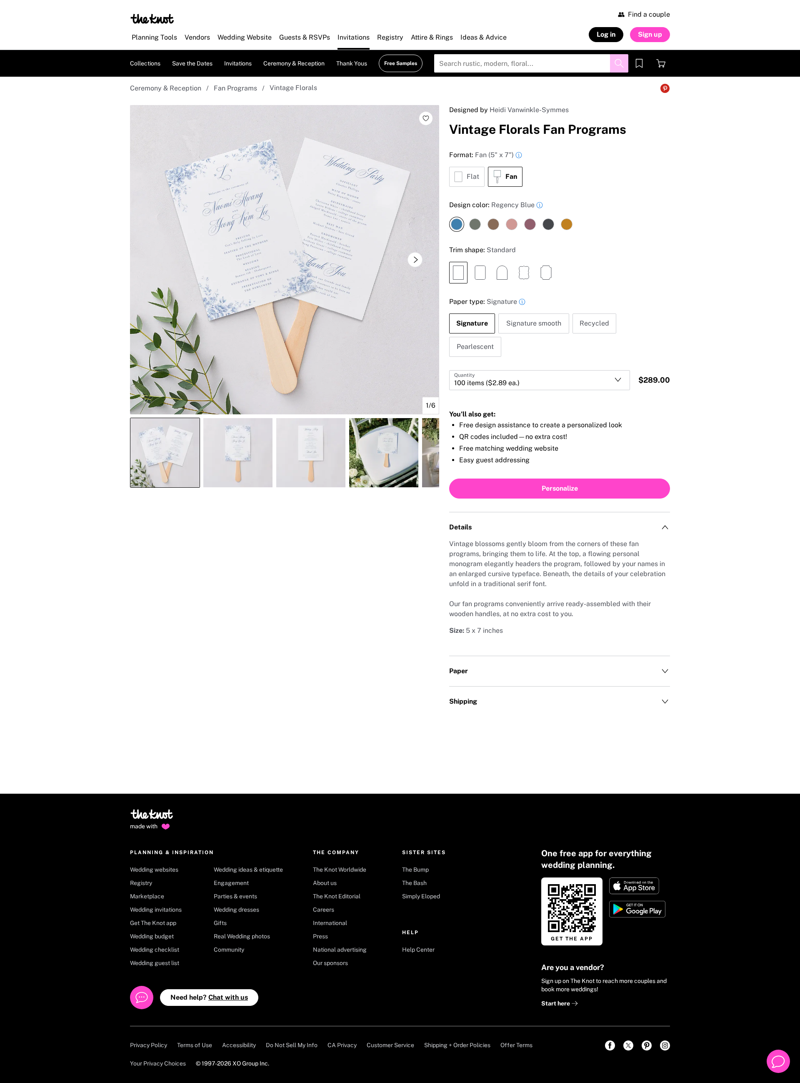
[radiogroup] (559, 168)
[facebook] (610, 1045)
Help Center (418, 949)
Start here (556, 1003)
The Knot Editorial (336, 896)
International (330, 923)
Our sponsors (330, 963)
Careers (323, 909)
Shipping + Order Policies (457, 1045)
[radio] (467, 177)
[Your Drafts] (639, 63)
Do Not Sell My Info (292, 1045)
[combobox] (539, 380)
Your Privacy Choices (158, 1063)
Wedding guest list (154, 963)
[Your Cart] (661, 63)
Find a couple (649, 14)
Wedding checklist (154, 949)
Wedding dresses (236, 909)
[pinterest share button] (665, 88)
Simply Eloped (421, 896)
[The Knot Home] (152, 19)
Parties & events (235, 896)
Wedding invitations (156, 909)
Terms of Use (194, 1045)
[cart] (661, 63)
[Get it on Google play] (638, 909)
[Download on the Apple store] (638, 885)
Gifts (220, 923)
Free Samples (400, 63)
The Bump (415, 869)
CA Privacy (342, 1045)
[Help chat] (778, 1061)
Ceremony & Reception (165, 88)
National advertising (340, 949)
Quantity (464, 375)
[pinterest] (647, 1045)
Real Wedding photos (242, 936)
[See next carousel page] (415, 259)
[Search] (619, 63)
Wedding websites (154, 869)
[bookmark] (639, 63)
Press (320, 936)
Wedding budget (152, 936)
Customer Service (390, 1045)
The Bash (414, 883)
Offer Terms (516, 1045)
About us (325, 883)
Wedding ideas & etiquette (248, 869)
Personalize (560, 488)
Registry (141, 883)
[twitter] (628, 1045)
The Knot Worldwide (339, 869)
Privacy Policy (148, 1045)
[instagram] (665, 1045)
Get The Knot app (153, 923)
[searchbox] (531, 63)
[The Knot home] (152, 818)
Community (229, 949)
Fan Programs (235, 88)
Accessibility (239, 1045)
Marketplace (147, 896)
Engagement (231, 883)
